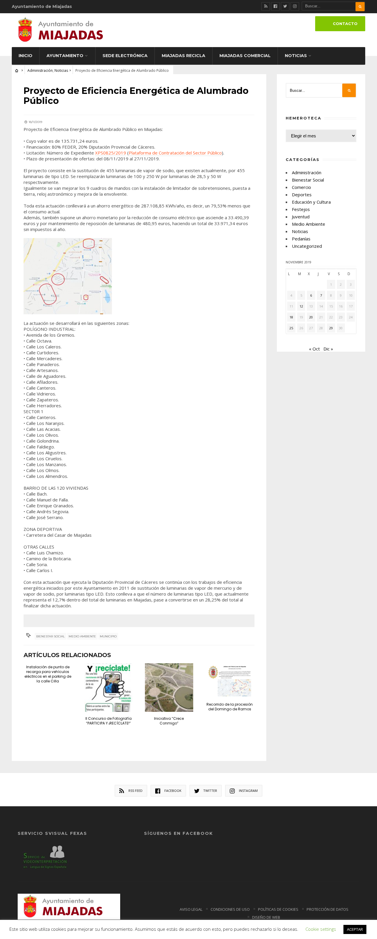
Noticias (296, 55)
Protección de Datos (327, 909)
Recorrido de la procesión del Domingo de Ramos (229, 707)
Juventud (301, 217)
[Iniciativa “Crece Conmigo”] (169, 687)
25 (291, 328)
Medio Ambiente (308, 224)
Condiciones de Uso (230, 909)
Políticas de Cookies (278, 909)
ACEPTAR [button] (355, 929)
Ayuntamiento (65, 55)
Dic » (328, 349)
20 (311, 317)
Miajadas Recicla (183, 55)
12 (301, 306)
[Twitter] (285, 6)
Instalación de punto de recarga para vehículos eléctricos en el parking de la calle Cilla (47, 674)
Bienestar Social (50, 636)
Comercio (301, 187)
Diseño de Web (266, 917)
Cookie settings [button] (320, 929)
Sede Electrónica (125, 55)
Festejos (301, 209)
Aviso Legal (191, 909)
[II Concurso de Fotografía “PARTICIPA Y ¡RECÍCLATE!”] (108, 687)
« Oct (314, 349)
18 (291, 317)
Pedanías (301, 239)
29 (331, 328)
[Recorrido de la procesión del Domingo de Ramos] (229, 680)
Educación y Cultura (311, 202)
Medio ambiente (82, 636)
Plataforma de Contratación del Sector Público (175, 153)
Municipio (108, 636)
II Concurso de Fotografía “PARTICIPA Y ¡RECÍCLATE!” (108, 721)
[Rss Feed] (265, 6)
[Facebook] (275, 6)
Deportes (302, 194)
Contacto (345, 23)
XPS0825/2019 (110, 153)
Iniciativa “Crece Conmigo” (169, 721)
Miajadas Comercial (245, 55)
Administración (40, 70)
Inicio (25, 55)
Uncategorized (307, 246)
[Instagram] (294, 6)
